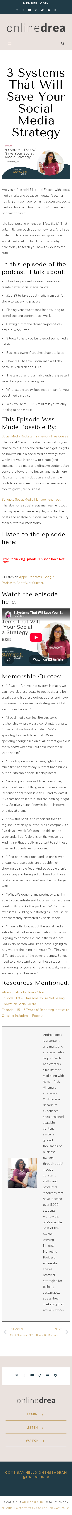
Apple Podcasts (30, 577)
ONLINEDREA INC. (33, 1502)
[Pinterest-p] (36, 10)
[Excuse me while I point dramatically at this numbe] (63, 1487)
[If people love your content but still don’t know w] (50, 1487)
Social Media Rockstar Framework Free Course (35, 436)
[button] (9, 44)
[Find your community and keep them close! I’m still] (36, 1487)
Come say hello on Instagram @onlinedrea (36, 1475)
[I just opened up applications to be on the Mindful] (22, 1487)
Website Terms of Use (31, 1508)
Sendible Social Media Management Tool (31, 499)
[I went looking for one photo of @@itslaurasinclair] (9, 1487)
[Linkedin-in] (48, 10)
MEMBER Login (36, 3)
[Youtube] (29, 10)
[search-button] (62, 43)
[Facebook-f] (23, 10)
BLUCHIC (7, 1508)
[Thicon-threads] (55, 10)
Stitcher (37, 583)
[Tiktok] (42, 10)
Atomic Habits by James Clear (23, 992)
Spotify (22, 583)
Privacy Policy (60, 1508)
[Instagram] (17, 10)
